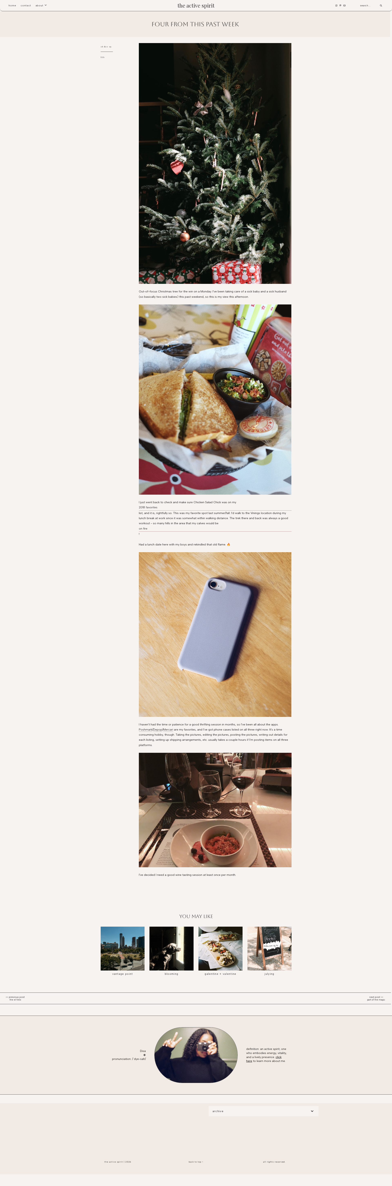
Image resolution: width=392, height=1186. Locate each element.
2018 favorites (148, 507)
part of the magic (376, 999)
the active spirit (196, 5)
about (39, 5)
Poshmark (145, 729)
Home (12, 5)
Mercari (168, 729)
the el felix (15, 999)
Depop (157, 729)
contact (26, 5)
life (103, 57)
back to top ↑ (196, 1162)
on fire (143, 528)
